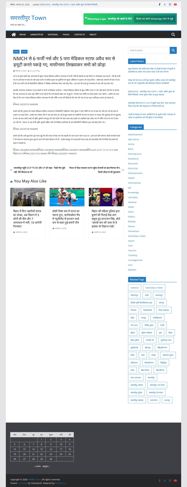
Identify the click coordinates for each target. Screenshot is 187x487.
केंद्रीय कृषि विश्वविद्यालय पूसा (141, 302)
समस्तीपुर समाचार (137, 400)
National (53, 34)
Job (129, 187)
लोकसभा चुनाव (168, 355)
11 (70, 444)
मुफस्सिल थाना (166, 340)
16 (51, 449)
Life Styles (133, 197)
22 (41, 454)
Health (131, 178)
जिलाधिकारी (147, 310)
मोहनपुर (147, 347)
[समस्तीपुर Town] (13, 34)
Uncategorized (135, 260)
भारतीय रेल (150, 340)
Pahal (66, 34)
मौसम (132, 355)
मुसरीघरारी (134, 347)
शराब (132, 370)
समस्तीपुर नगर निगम (157, 385)
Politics (131, 216)
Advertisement (135, 134)
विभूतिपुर (163, 362)
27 (24, 459)
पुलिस (133, 332)
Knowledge (133, 192)
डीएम (132, 317)
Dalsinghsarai (135, 153)
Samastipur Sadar (137, 236)
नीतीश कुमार (148, 325)
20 (24, 454)
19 (15, 454)
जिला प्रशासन (164, 310)
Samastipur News (154, 287)
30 (51, 459)
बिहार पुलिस (135, 340)
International (134, 182)
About (93, 34)
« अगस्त (37, 466)
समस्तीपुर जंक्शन (137, 385)
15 (41, 449)
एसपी (147, 295)
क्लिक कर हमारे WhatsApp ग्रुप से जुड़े (154, 18)
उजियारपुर (134, 295)
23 (51, 454)
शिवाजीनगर (160, 370)
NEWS (24, 52)
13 (24, 449)
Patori (131, 211)
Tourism (132, 250)
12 (15, 449)
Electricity (133, 168)
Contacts (79, 34)
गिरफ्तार (133, 310)
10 (61, 444)
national (135, 287)
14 (33, 449)
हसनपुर (167, 400)
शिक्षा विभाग (145, 370)
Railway (132, 221)
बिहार (170, 332)
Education (133, 163)
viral (130, 265)
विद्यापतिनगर (149, 362)
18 (70, 449)
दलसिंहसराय (157, 317)
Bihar (23, 34)
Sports (131, 240)
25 (70, 454)
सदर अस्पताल (136, 377)
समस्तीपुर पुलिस (136, 392)
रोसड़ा (153, 355)
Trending (132, 255)
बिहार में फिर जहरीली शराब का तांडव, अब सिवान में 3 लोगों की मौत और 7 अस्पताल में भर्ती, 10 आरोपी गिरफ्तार (27, 218)
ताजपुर (143, 317)
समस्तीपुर (151, 377)
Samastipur (36, 34)
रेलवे (142, 355)
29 (41, 459)
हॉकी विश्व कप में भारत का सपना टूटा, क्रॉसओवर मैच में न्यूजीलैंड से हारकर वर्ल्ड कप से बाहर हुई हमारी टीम (66, 216)
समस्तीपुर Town (28, 18)
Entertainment (135, 173)
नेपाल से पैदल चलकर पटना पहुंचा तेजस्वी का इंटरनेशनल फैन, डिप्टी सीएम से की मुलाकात (94, 170)
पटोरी (162, 325)
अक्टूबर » (46, 466)
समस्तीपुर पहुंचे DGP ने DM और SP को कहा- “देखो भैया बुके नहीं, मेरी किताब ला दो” (39, 170)
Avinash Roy (35, 71)
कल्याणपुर (159, 295)
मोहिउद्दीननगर (162, 347)
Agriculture (133, 139)
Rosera (131, 226)
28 (33, 459)
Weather (132, 269)
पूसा (160, 332)
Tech (130, 245)
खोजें (173, 50)
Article (131, 144)
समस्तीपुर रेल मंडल (156, 392)
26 (15, 459)
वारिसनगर (134, 362)
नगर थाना (134, 325)
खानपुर (161, 302)
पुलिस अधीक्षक (147, 332)
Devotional (133, 158)
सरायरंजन (154, 400)
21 (33, 454)
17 (61, 449)
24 (61, 454)
